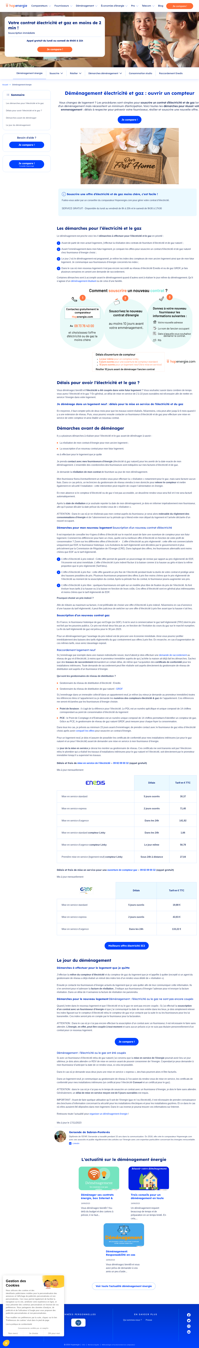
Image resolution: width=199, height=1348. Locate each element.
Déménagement (85, 5)
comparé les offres (85, 731)
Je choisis (33, 1333)
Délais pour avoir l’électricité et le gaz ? (24, 110)
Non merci (13, 1333)
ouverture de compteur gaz (122, 870)
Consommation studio (140, 73)
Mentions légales (93, 1345)
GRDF (119, 689)
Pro (133, 5)
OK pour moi (54, 1333)
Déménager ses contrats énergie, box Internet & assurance (97, 1196)
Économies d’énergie (112, 5)
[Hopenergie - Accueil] (16, 5)
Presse (149, 1320)
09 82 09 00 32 (121, 763)
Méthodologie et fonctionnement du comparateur (118, 1345)
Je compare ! (179, 6)
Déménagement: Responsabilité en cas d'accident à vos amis (120, 1253)
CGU (83, 1345)
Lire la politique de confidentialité (19, 1324)
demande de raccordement (173, 655)
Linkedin (76, 1143)
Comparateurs (39, 5)
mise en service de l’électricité (93, 763)
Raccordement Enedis (171, 73)
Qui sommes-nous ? (132, 1320)
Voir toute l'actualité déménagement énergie (124, 1286)
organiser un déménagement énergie (108, 1114)
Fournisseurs (61, 5)
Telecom (146, 5)
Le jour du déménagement (18, 125)
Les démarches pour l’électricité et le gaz (25, 103)
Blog (160, 5)
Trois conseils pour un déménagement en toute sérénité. (147, 1196)
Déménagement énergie (29, 73)
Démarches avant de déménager (21, 118)
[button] (6, 1343)
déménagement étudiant (83, 281)
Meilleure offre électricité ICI (126, 945)
